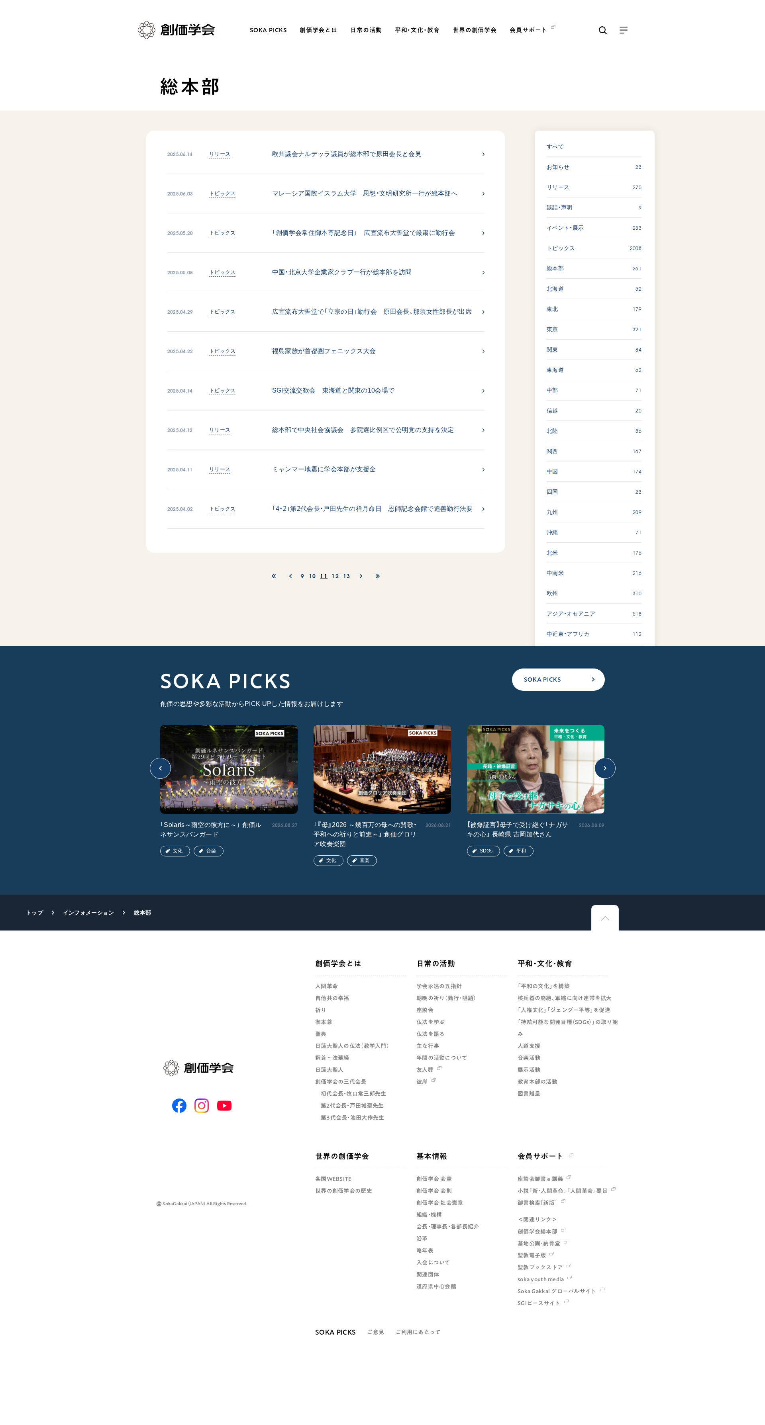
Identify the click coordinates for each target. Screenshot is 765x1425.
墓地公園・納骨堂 (539, 1243)
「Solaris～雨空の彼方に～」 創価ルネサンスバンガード (211, 829)
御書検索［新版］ (537, 1203)
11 (324, 575)
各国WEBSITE (333, 1179)
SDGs (486, 851)
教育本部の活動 (537, 1082)
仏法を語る (430, 1034)
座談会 (425, 1010)
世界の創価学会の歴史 (343, 1191)
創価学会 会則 (434, 1191)
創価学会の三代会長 (341, 1082)
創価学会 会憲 (434, 1179)
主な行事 (427, 1046)
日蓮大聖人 (329, 1070)
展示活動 (529, 1070)
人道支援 (529, 1046)
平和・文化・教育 (417, 30)
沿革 (422, 1238)
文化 (177, 851)
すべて (555, 146)
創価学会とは (318, 30)
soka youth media (541, 1279)
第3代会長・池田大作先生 (352, 1117)
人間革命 (326, 986)
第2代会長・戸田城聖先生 (352, 1105)
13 (347, 575)
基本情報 (431, 1156)
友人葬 (425, 1070)
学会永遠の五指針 (439, 986)
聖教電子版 (532, 1255)
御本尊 (323, 1022)
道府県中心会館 (436, 1286)
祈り (321, 1010)
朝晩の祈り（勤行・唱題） (446, 998)
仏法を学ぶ (430, 1022)
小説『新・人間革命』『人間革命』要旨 (563, 1191)
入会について (433, 1262)
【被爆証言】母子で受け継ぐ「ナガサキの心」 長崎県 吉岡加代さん (517, 829)
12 (335, 575)
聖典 (321, 1034)
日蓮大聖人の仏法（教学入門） (352, 1046)
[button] (160, 768)
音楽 (211, 851)
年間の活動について (442, 1058)
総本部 (142, 912)
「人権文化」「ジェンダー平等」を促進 (564, 1010)
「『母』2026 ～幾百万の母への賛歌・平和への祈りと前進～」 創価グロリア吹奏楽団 (365, 834)
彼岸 (422, 1082)
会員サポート (540, 1156)
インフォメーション (88, 912)
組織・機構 (429, 1215)
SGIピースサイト (539, 1303)
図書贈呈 (529, 1094)
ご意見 (375, 1332)
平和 (521, 851)
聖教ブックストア (540, 1267)
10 (312, 575)
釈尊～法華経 (332, 1058)
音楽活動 (529, 1058)
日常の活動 (366, 30)
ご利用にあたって (418, 1332)
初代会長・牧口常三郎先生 (353, 1094)
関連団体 (427, 1274)
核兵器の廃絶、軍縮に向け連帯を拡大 (565, 998)
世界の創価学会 (475, 30)
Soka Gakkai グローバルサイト (557, 1291)
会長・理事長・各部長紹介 (447, 1227)
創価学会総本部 (537, 1231)
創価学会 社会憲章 (439, 1203)
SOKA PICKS (268, 30)
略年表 (425, 1250)
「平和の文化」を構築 (544, 986)
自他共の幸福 (332, 998)
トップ (34, 912)
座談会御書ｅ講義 (540, 1179)
